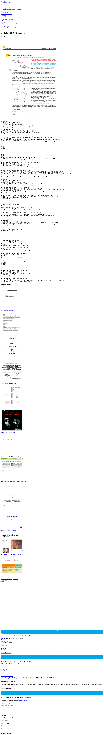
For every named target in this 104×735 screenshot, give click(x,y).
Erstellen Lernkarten (16, 9)
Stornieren (3, 733)
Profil (2, 20)
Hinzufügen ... (4, 22)
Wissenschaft (7, 26)
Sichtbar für (3, 648)
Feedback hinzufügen (6, 688)
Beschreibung (7, 642)
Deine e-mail (4, 715)
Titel (2, 639)
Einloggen (3, 638)
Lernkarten (8, 2)
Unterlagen (3, 2)
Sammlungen (9, 14)
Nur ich (4, 651)
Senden (9, 733)
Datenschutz (4, 678)
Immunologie (7, 29)
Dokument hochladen (6, 9)
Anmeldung (3, 8)
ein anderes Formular (22, 700)
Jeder (4, 649)
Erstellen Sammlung (5, 652)
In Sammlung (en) (5, 23)
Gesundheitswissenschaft (10, 27)
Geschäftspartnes (8, 676)
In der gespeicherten (14, 23)
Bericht (2, 676)
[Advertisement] (46, 40)
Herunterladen (4, 580)
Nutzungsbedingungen (12, 678)
